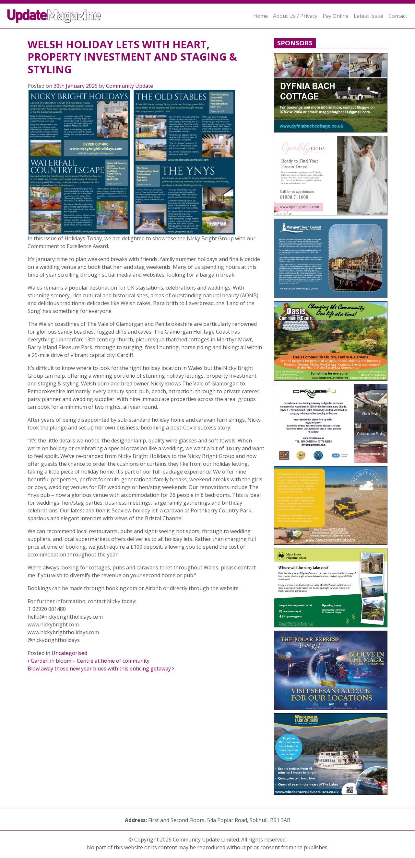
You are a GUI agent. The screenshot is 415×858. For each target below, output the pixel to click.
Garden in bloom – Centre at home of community (89, 660)
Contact (397, 15)
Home (260, 15)
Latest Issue (368, 15)
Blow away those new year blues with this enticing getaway (100, 668)
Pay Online (336, 15)
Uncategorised (69, 653)
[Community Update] (53, 16)
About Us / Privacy (295, 15)
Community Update (129, 85)
